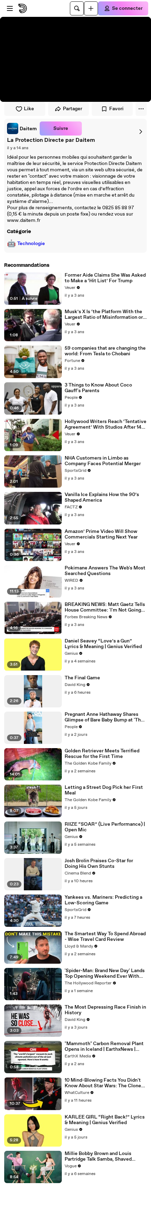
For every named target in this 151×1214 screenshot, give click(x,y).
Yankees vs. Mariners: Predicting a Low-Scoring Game (103, 900)
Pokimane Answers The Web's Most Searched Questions (105, 570)
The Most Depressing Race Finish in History (105, 1010)
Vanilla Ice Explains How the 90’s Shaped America (102, 497)
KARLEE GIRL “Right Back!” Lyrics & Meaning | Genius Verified (105, 1120)
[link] (22, 128)
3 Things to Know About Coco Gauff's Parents (98, 388)
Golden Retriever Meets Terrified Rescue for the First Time (102, 753)
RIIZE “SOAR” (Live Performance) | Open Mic (105, 827)
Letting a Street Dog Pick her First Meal (104, 790)
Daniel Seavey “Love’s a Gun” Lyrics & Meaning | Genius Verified (103, 643)
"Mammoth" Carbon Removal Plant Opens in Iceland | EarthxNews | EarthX (104, 1046)
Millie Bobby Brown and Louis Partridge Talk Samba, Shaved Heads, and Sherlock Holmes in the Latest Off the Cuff (104, 1156)
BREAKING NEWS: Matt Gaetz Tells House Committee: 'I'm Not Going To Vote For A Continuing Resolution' (105, 607)
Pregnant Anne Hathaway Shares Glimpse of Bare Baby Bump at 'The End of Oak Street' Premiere (104, 717)
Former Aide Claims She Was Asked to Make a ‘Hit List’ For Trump (105, 278)
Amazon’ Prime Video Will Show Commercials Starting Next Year (101, 534)
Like (29, 109)
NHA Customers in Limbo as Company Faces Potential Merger (103, 461)
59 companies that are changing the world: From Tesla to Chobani (105, 351)
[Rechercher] (77, 8)
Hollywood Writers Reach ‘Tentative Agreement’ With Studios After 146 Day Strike (105, 424)
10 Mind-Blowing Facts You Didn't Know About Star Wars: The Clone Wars (103, 1083)
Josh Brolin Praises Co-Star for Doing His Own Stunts (99, 863)
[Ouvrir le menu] (9, 8)
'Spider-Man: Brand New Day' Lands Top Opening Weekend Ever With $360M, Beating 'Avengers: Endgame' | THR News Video (105, 973)
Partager (72, 109)
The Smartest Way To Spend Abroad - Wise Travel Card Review (105, 936)
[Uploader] (91, 8)
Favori (116, 109)
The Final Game (82, 678)
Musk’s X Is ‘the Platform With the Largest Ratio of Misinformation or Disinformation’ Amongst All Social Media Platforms (105, 314)
